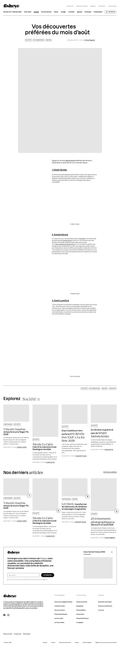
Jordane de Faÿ (50, 462)
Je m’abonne (48, 575)
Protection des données (65, 642)
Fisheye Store (101, 6)
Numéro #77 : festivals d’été (12, 12)
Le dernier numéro (59, 606)
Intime (56, 12)
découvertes (70, 160)
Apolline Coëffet (22, 447)
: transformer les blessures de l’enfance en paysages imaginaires (74, 506)
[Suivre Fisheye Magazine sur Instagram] (8, 615)
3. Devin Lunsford (60, 301)
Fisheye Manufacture (82, 618)
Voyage (63, 12)
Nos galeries (79, 606)
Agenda (79, 12)
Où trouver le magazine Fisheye (63, 602)
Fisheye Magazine (90, 40)
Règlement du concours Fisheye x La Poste (106, 642)
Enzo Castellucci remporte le (73, 436)
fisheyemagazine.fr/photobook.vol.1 (65, 244)
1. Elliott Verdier (59, 170)
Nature (48, 40)
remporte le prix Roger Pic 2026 (16, 431)
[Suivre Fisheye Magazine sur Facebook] (4, 615)
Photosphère (98, 12)
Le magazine (79, 622)
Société (36, 12)
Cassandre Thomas (81, 456)
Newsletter (93, 6)
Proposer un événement (105, 606)
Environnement (46, 12)
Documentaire (38, 40)
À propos (45, 642)
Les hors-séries (58, 618)
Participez (88, 12)
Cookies (77, 642)
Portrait (112, 388)
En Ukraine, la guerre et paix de (102, 433)
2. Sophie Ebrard (60, 235)
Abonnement (70, 6)
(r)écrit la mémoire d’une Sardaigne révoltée (44, 446)
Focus (54, 160)
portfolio (82, 238)
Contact (53, 642)
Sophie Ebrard (67, 240)
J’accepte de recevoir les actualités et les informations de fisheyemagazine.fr (29, 579)
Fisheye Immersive (81, 602)
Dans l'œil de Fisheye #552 (94, 552)
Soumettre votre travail (81, 6)
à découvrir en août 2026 (102, 521)
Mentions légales (87, 642)
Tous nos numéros (59, 610)
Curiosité (71, 12)
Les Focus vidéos (59, 622)
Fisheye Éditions (81, 610)
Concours (101, 610)
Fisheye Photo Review (60, 614)
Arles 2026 (27, 12)
